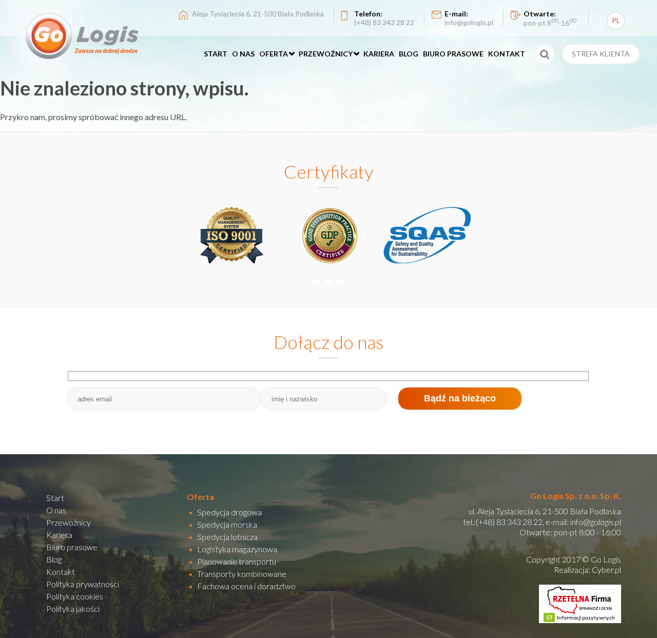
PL (616, 20)
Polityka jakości (73, 608)
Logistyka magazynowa (237, 549)
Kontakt (60, 571)
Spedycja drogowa (229, 512)
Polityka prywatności (82, 584)
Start (55, 497)
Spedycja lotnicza (227, 537)
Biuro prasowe (72, 547)
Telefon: (384, 18)
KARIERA (378, 53)
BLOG (408, 53)
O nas (56, 510)
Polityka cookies (74, 596)
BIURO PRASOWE (453, 53)
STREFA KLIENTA (601, 53)
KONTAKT (506, 53)
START (215, 53)
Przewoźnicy (68, 522)
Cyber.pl (606, 569)
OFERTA (273, 53)
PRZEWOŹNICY (326, 53)
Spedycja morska (227, 524)
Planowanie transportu (236, 561)
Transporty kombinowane (241, 573)
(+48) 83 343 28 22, (510, 522)
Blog (54, 559)
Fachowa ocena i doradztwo (246, 586)
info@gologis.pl (595, 522)
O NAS (243, 53)
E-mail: (469, 18)
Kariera (59, 534)
